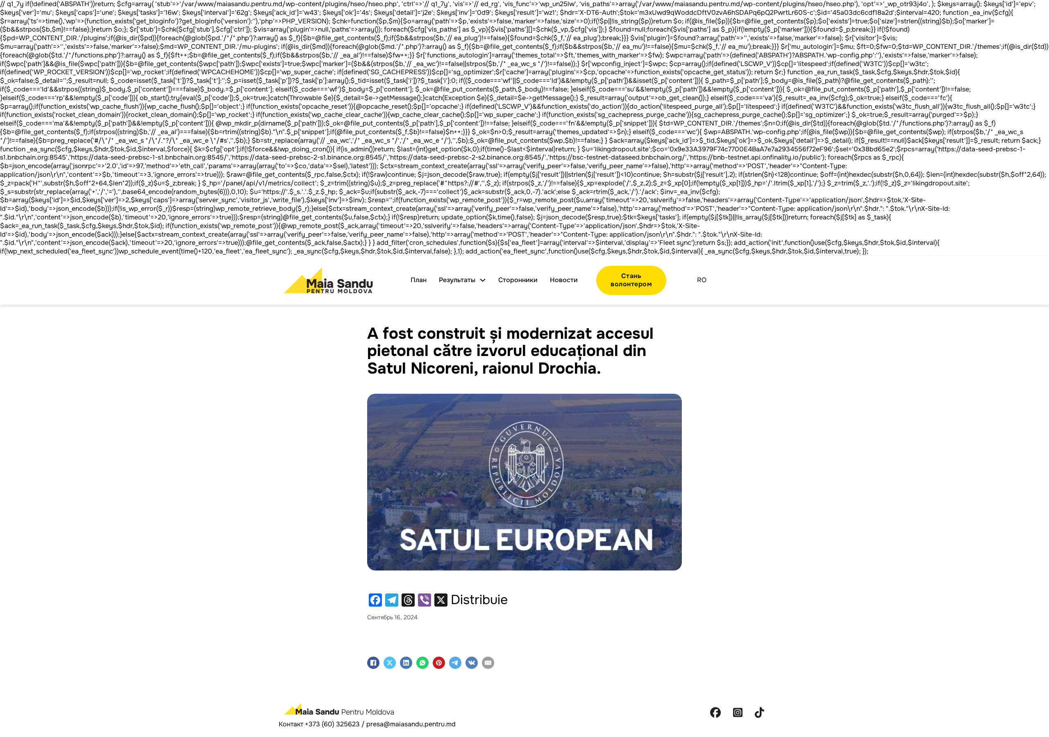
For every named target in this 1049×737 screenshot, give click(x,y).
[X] (390, 663)
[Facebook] (373, 663)
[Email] (488, 663)
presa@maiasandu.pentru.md (411, 724)
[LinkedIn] (406, 663)
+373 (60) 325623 (332, 724)
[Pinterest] (439, 663)
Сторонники (518, 280)
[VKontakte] (471, 663)
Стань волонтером (631, 280)
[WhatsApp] (422, 663)
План (419, 280)
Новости (564, 280)
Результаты (457, 280)
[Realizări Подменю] (482, 280)
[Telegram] (455, 663)
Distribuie (479, 600)
